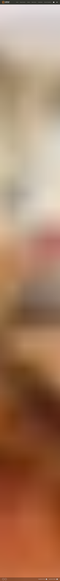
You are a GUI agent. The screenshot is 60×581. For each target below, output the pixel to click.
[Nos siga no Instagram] (54, 2)
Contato (28, 2)
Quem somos (34, 2)
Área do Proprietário (47, 2)
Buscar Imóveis (22, 2)
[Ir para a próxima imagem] (6, 579)
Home (17, 2)
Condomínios (40, 2)
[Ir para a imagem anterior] (3, 579)
